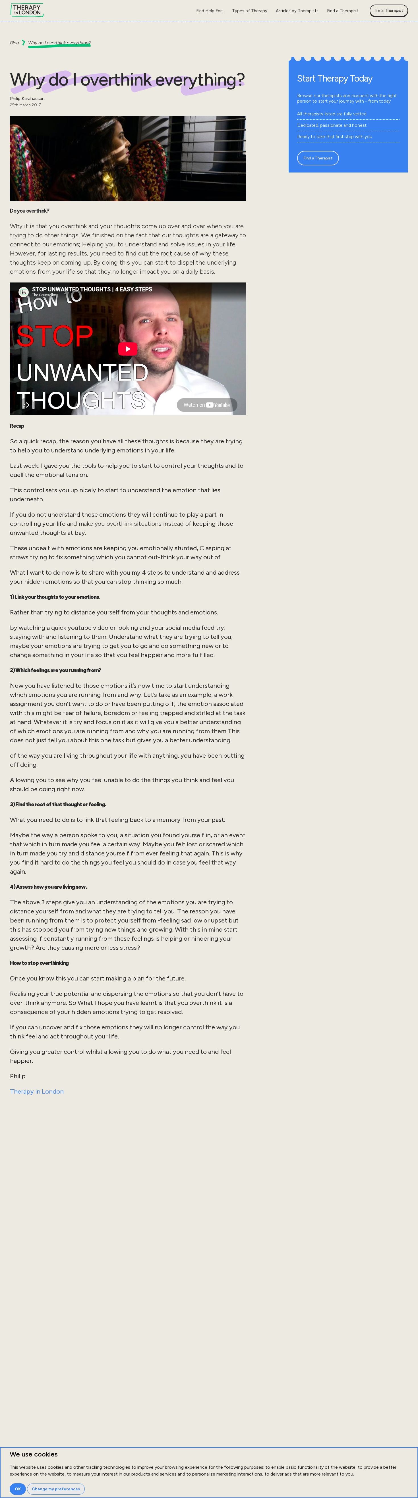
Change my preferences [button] (56, 1489)
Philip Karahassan (27, 98)
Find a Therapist (342, 10)
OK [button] (18, 1489)
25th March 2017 (25, 105)
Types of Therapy (249, 10)
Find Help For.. (210, 10)
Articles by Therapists (297, 10)
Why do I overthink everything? (59, 42)
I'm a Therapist (388, 10)
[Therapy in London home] (27, 10)
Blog (14, 42)
